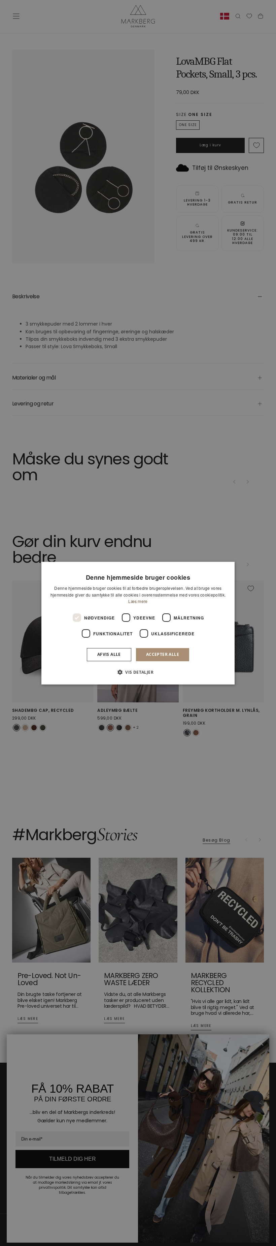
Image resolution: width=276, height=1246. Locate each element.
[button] (138, 672)
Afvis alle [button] (109, 654)
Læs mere (137, 601)
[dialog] (138, 622)
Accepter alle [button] (162, 654)
